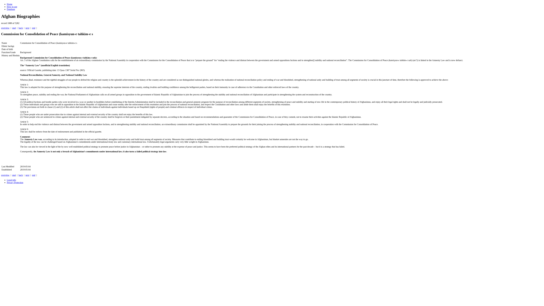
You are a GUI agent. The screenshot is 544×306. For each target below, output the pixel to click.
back (21, 28)
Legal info (11, 180)
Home (9, 4)
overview (5, 28)
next (27, 28)
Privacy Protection (15, 182)
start (14, 28)
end (33, 28)
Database (11, 9)
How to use (12, 7)
